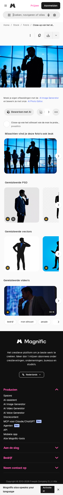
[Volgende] (49, 112)
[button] (31, 374)
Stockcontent (11, 417)
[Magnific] (31, 342)
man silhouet (27, 321)
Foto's (26, 25)
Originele (23, 47)
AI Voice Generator (14, 412)
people (44, 321)
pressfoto (16, 126)
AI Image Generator (49, 98)
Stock (16, 25)
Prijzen (35, 5)
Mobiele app (10, 434)
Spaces (8, 395)
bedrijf (10, 321)
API (5, 429)
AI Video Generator (14, 408)
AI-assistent (10, 400)
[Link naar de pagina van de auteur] (7, 124)
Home (6, 25)
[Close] (58, 489)
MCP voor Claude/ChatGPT (22, 421)
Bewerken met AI (21, 111)
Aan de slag (11, 448)
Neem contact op (15, 468)
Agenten (11, 425)
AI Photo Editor (35, 101)
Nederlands (31, 374)
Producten (10, 389)
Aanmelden (50, 5)
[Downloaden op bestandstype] (55, 35)
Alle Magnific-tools (14, 438)
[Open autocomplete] (8, 15)
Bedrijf (8, 458)
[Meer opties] (30, 35)
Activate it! (47, 489)
